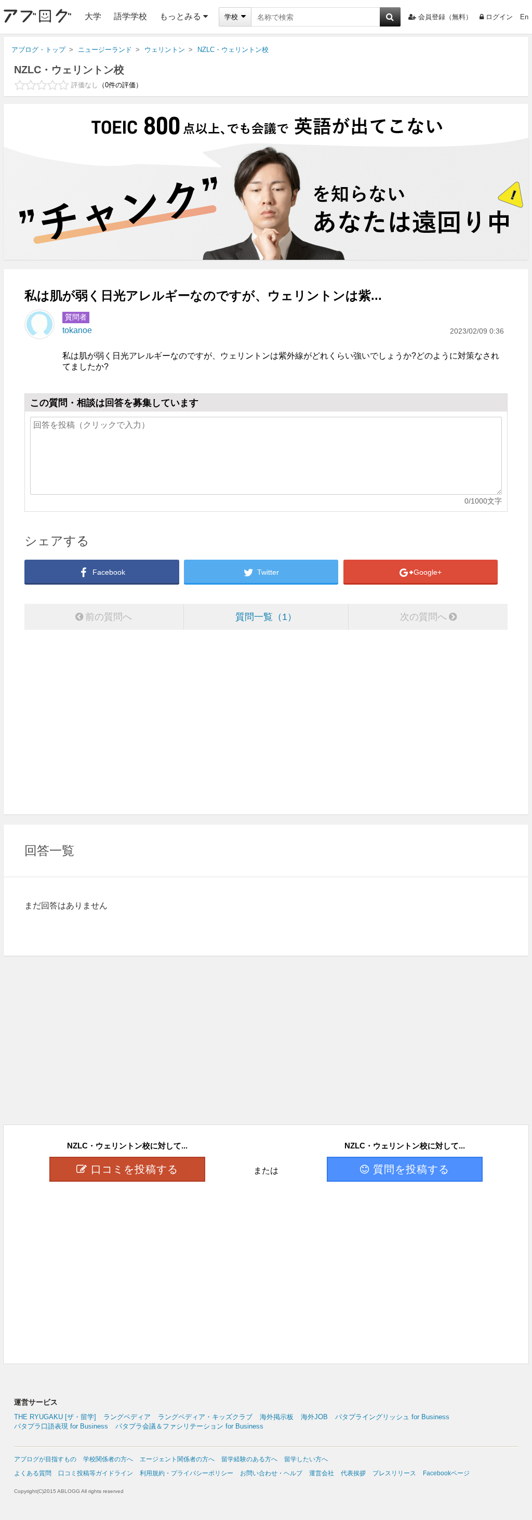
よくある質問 (32, 1473)
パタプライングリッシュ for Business (392, 1417)
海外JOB (314, 1417)
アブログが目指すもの (45, 1459)
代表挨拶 (353, 1473)
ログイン (499, 17)
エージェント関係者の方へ (177, 1459)
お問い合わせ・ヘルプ (271, 1473)
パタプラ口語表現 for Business (61, 1426)
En (524, 17)
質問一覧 (261, 617)
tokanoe (77, 330)
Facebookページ (446, 1473)
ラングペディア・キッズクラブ (205, 1417)
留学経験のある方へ (249, 1459)
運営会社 (321, 1473)
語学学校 (130, 16)
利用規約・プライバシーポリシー (186, 1473)
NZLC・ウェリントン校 (69, 69)
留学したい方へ (306, 1459)
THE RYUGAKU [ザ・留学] (55, 1417)
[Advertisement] (266, 723)
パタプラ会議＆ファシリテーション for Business (189, 1426)
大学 (93, 16)
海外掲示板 (277, 1417)
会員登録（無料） (445, 17)
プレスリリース (394, 1473)
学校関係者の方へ (108, 1459)
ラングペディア (127, 1417)
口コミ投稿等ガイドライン (95, 1473)
